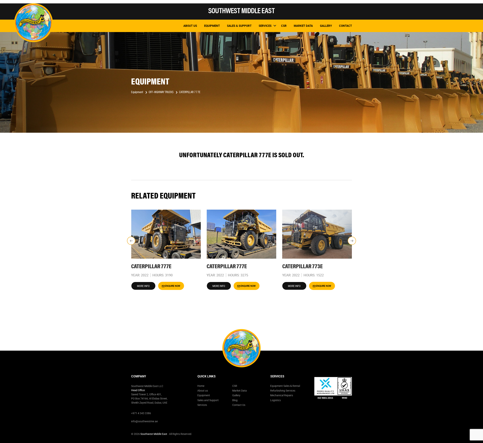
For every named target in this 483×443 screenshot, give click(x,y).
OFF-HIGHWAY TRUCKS (161, 92)
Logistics (275, 400)
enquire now (172, 285)
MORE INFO (143, 286)
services (265, 26)
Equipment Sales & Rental (285, 386)
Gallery (326, 26)
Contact (345, 26)
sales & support (239, 26)
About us (202, 390)
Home (200, 386)
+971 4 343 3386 (141, 413)
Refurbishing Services (282, 390)
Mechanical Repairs (281, 395)
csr (284, 26)
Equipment (212, 26)
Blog (235, 400)
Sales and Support (208, 400)
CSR (234, 386)
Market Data (239, 390)
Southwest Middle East (154, 434)
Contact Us (238, 405)
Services (202, 405)
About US (190, 26)
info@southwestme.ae (144, 421)
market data (303, 26)
